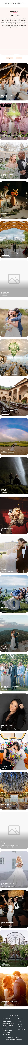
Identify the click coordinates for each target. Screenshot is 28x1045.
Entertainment (4, 845)
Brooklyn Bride (6, 1032)
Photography (9, 58)
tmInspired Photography (7, 95)
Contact (20, 1024)
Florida (4, 175)
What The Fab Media (6, 725)
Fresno (4, 727)
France (4, 843)
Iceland (4, 490)
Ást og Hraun (4, 489)
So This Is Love (6, 1027)
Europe (4, 569)
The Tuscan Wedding (6, 962)
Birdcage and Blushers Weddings (10, 253)
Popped (5, 1028)
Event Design (18, 136)
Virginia (4, 884)
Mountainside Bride (7, 1030)
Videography (10, 453)
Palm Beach (5, 411)
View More (19, 58)
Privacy (20, 1026)
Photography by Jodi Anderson (9, 1001)
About (19, 1021)
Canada (4, 134)
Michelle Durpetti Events (7, 410)
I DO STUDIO (4, 132)
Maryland (5, 687)
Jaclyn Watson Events (6, 804)
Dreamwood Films (5, 568)
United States (6, 254)
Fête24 (3, 842)
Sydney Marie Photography (8, 607)
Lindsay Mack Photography (8, 883)
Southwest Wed (6, 1034)
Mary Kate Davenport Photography (10, 686)
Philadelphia (5, 1002)
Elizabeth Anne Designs (8, 1023)
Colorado (5, 293)
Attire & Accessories (6, 136)
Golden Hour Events (6, 371)
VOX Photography (5, 331)
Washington (5, 96)
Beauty (13, 136)
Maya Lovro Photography (7, 765)
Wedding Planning (5, 216)
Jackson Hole (6, 530)
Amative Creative (5, 449)
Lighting (17, 845)
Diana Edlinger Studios (7, 528)
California (5, 333)
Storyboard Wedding (8, 1025)
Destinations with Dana (7, 174)
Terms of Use (21, 1029)
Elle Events (4, 213)
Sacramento (5, 648)
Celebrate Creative (17, 1039)
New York (5, 766)
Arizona (4, 923)
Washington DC (6, 214)
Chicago (4, 608)
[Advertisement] (14, 39)
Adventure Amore (5, 292)
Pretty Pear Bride (7, 1021)
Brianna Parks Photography (8, 646)
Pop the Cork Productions (7, 922)
